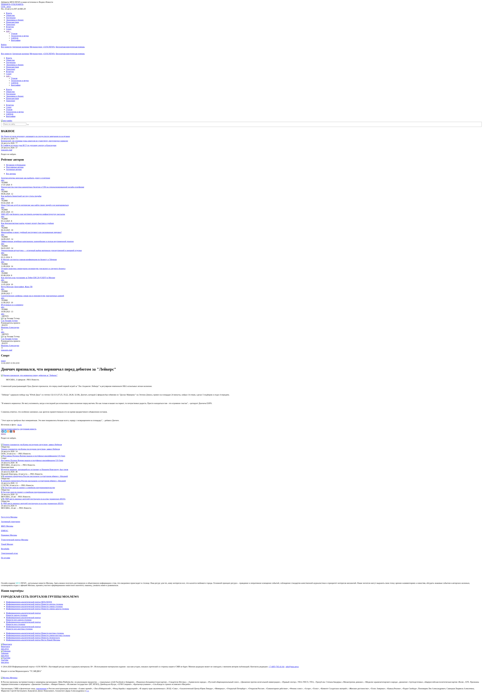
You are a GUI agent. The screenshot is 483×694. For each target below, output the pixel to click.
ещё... (8, 31)
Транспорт (10, 24)
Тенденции (11, 18)
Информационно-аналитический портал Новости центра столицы (34, 604)
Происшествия (12, 22)
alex (2, 180)
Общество (10, 15)
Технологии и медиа (20, 36)
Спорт (8, 29)
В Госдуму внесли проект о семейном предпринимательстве (27, 492)
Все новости (6, 47)
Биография (15, 40)
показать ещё (6, 150)
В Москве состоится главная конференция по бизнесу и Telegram (29, 259)
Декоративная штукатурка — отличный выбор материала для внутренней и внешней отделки (41, 250)
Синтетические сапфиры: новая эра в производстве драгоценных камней (32, 296)
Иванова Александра (10, 327)
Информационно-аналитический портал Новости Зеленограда (33, 638)
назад (3, 361)
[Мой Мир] (11, 431)
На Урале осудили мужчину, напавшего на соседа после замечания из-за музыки (35, 136)
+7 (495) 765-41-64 (276, 667)
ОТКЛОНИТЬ (17, 4)
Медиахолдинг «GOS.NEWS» (42, 47)
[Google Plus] (14, 431)
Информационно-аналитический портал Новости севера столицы (34, 606)
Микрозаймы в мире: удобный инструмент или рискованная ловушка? (31, 232)
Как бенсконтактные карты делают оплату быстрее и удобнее (27, 223)
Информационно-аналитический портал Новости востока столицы (35, 633)
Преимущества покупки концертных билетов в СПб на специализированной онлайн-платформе (42, 187)
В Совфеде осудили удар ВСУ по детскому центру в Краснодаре (28, 145)
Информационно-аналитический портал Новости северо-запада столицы (37, 609)
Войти (4, 45)
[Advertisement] (241, 571)
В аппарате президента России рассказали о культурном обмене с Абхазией (33, 481)
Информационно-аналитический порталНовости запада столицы (23, 614)
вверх (3, 434)
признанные (41, 688)
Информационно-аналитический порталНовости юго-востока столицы (23, 628)
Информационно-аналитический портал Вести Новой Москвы (33, 640)
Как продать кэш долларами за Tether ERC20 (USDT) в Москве (28, 278)
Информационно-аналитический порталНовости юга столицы (23, 623)
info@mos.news (292, 667)
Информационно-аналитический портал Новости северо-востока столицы (38, 635)
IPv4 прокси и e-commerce (12, 305)
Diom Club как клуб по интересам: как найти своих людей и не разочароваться (35, 205)
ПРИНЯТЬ (5, 4)
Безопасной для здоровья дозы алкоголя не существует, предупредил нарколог (34, 141)
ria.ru (19, 425)
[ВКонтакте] (3, 431)
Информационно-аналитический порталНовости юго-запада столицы (23, 618)
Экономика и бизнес (15, 20)
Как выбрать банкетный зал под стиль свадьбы (21, 196)
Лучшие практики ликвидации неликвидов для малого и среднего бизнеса (33, 268)
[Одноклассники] (8, 431)
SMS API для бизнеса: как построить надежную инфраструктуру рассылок (33, 214)
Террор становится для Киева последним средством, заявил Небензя (30, 449)
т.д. (87, 691)
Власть (9, 13)
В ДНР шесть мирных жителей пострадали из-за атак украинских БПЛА (32, 503)
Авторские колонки (20, 47)
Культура (10, 27)
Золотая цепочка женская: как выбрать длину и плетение (25, 178)
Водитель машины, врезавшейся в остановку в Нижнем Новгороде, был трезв (34, 469)
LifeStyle (14, 38)
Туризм (14, 33)
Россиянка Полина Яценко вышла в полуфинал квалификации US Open (32, 460)
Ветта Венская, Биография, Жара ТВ (16, 287)
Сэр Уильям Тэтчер (9, 321)
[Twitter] (5, 431)
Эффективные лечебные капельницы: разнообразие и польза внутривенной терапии (37, 241)
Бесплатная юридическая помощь (70, 47)
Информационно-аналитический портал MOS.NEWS (29, 602)
